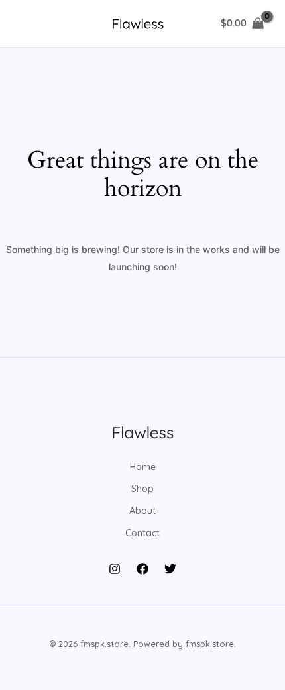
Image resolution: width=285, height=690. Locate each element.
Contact (142, 533)
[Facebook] (142, 569)
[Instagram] (115, 569)
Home (143, 467)
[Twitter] (170, 569)
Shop (142, 489)
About (142, 511)
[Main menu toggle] (29, 24)
